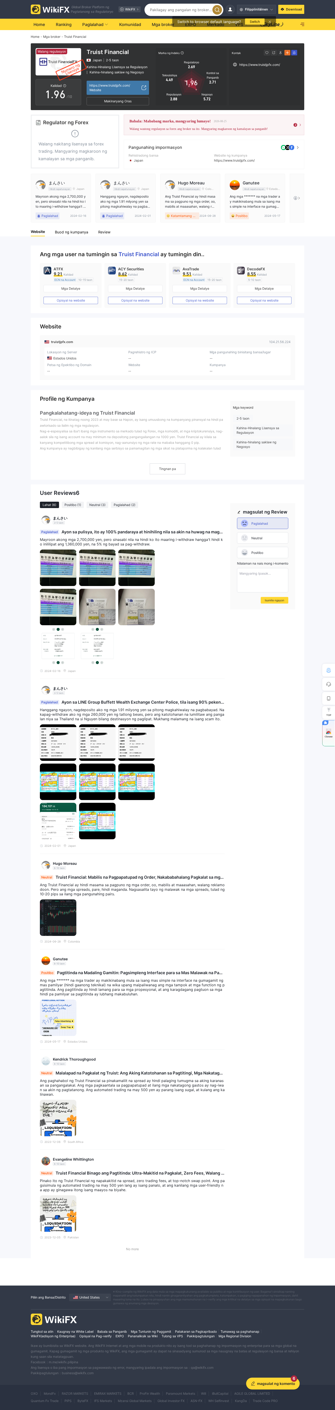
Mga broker (51, 37)
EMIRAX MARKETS (107, 1393)
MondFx (50, 1393)
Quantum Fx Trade (45, 1401)
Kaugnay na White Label (75, 1331)
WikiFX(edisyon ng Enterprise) (53, 1336)
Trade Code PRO (265, 1401)
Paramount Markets (180, 1393)
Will (203, 1393)
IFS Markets (103, 1401)
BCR (130, 1393)
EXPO (120, 1336)
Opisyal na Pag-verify (95, 1336)
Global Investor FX (171, 1401)
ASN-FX (196, 1401)
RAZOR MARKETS (75, 1393)
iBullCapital (220, 1393)
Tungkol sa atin (42, 1331)
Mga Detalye (70, 288)
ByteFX (82, 1401)
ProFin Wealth (150, 1393)
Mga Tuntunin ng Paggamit (151, 1331)
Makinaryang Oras (117, 101)
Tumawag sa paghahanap (240, 1331)
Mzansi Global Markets (135, 1401)
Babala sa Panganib (112, 1331)
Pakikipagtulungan (201, 1336)
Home (35, 37)
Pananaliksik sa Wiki (143, 1336)
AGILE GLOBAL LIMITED (252, 1393)
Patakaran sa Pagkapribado (196, 1331)
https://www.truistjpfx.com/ (234, 160)
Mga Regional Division (235, 1336)
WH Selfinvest (218, 1401)
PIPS (68, 1401)
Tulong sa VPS (172, 1336)
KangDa (241, 1401)
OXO (34, 1393)
